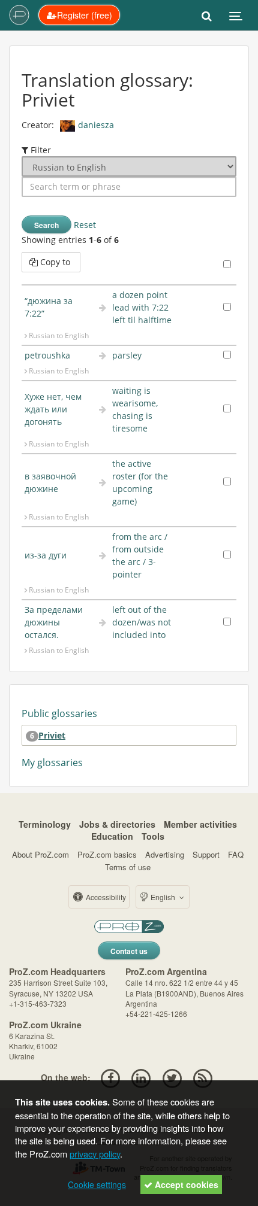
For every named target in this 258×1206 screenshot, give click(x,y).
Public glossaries (59, 713)
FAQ (236, 854)
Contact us (129, 951)
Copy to (55, 262)
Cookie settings (97, 1184)
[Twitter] (172, 1077)
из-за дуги (46, 555)
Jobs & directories (117, 824)
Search (46, 225)
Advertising (164, 854)
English (163, 897)
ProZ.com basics (107, 854)
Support (206, 854)
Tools (153, 836)
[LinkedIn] (141, 1077)
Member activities (200, 824)
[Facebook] (110, 1077)
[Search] (207, 15)
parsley (127, 355)
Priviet (51, 735)
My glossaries (52, 762)
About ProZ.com (40, 854)
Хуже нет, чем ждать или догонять (53, 409)
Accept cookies (185, 1184)
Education (112, 836)
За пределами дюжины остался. (54, 622)
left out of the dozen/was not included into (141, 622)
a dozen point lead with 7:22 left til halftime (142, 307)
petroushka (47, 355)
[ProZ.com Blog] (202, 1077)
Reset (85, 224)
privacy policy (95, 1153)
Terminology (45, 824)
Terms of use (128, 867)
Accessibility (105, 897)
